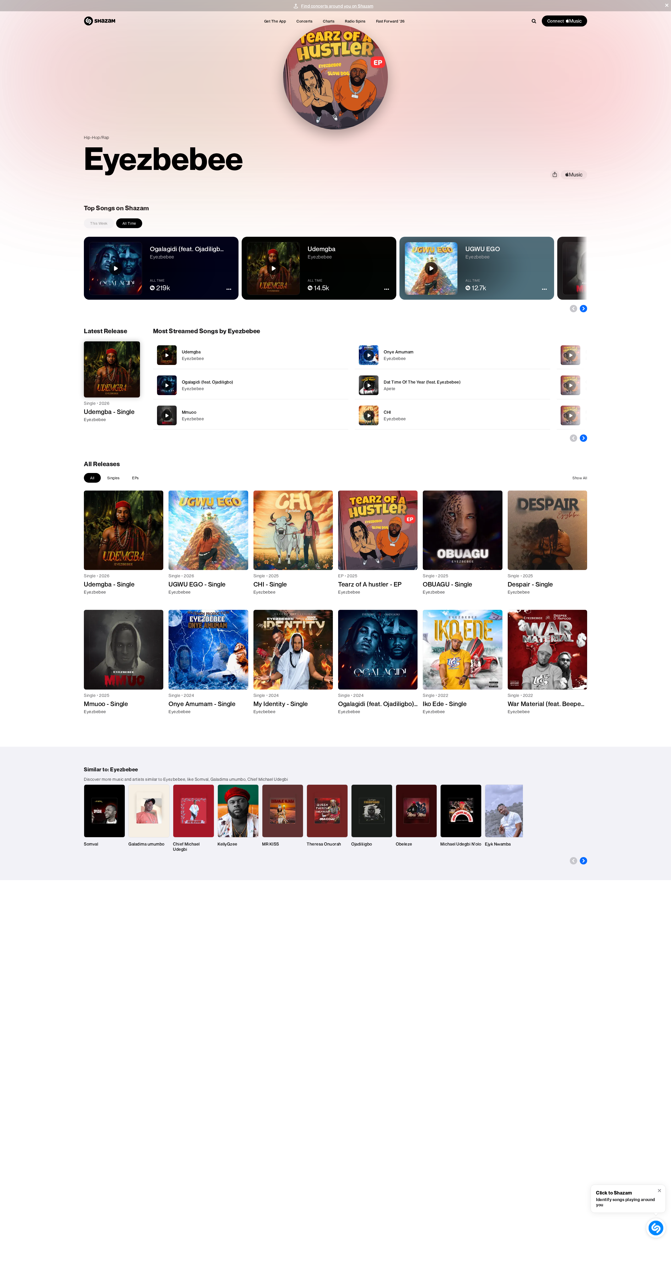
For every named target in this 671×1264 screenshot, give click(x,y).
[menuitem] (275, 21)
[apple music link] (574, 174)
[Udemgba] (250, 355)
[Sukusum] (570, 355)
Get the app (275, 21)
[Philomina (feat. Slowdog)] (570, 415)
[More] (326, 355)
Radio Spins (355, 21)
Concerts (304, 21)
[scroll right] (583, 308)
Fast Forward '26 (390, 21)
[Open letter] (570, 385)
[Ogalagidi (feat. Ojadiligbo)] (250, 385)
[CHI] (452, 415)
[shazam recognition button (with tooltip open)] (656, 1228)
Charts (328, 21)
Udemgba (191, 351)
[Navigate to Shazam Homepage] (99, 21)
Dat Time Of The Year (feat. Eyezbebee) (422, 382)
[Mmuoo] (250, 415)
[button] (666, 5)
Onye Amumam (399, 351)
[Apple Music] (93, 429)
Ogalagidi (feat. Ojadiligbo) (207, 382)
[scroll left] (573, 308)
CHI (387, 412)
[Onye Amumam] (452, 355)
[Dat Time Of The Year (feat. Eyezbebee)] (452, 385)
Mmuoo (189, 412)
